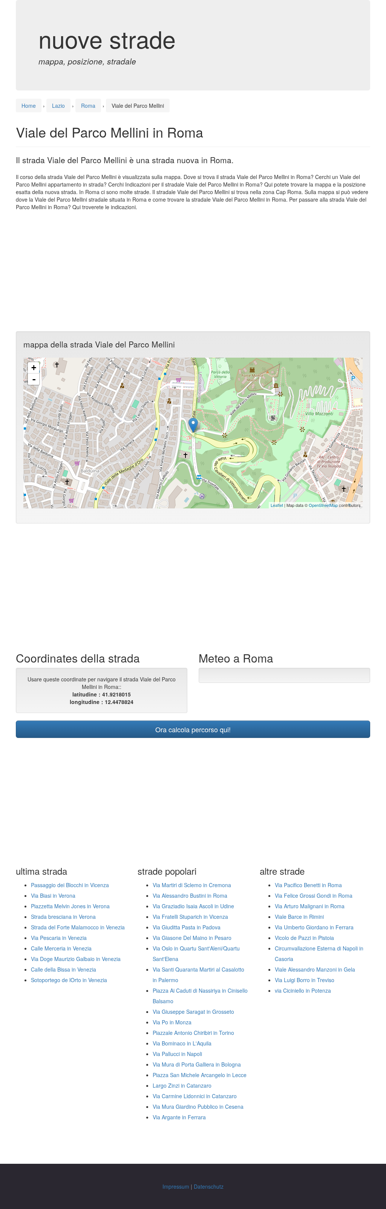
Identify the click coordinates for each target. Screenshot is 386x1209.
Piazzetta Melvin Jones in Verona (70, 906)
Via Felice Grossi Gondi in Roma (313, 895)
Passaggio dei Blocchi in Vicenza (70, 885)
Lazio (58, 105)
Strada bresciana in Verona (63, 916)
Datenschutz (209, 1186)
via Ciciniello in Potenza (303, 990)
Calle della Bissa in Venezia (63, 969)
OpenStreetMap (323, 505)
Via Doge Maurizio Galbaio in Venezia (76, 959)
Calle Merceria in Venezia (61, 948)
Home (28, 105)
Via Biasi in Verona (53, 895)
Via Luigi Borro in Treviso (304, 980)
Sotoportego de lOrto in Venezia (69, 980)
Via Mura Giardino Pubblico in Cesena (198, 1106)
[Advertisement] (193, 271)
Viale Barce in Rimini (299, 916)
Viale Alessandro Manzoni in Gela (315, 969)
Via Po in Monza (172, 1022)
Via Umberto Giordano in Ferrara (314, 927)
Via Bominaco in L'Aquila (182, 1043)
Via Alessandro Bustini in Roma (190, 895)
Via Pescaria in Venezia (59, 937)
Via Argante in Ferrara (179, 1117)
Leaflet (277, 505)
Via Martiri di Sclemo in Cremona (192, 885)
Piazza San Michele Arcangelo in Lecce (200, 1075)
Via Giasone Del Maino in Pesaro (192, 937)
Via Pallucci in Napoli (177, 1053)
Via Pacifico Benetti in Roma (308, 885)
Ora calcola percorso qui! (193, 729)
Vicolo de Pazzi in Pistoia (304, 937)
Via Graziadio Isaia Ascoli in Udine (193, 906)
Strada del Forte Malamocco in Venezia (78, 927)
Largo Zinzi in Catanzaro (182, 1085)
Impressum (175, 1186)
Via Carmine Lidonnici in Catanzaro (195, 1096)
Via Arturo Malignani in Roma (310, 906)
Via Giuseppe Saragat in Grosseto (193, 1011)
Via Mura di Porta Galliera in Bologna (197, 1064)
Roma (88, 105)
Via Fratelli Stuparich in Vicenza (190, 916)
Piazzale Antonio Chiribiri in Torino (193, 1032)
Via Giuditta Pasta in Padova (187, 927)
